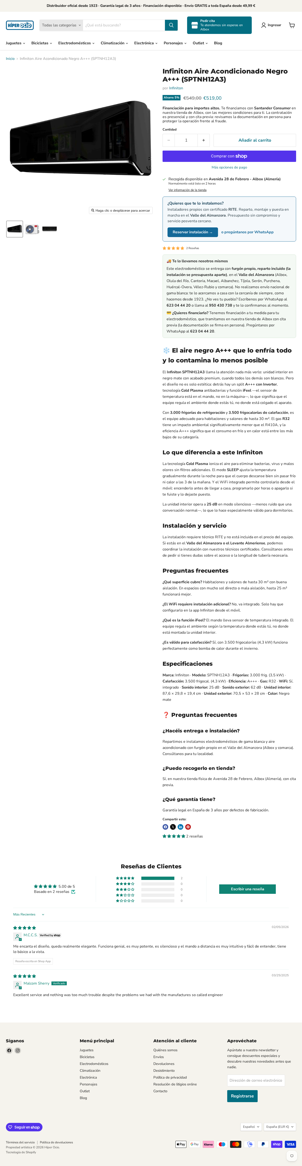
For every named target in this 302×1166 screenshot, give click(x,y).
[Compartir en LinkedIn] (180, 827)
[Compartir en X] (173, 827)
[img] (24, 928)
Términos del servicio (20, 1142)
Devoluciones (163, 1063)
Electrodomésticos (75, 43)
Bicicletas (40, 43)
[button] (272, 25)
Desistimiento (164, 1070)
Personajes (174, 43)
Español (249, 1127)
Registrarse (242, 1096)
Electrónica (144, 43)
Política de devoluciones (56, 1142)
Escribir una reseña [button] (247, 889)
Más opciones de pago (229, 167)
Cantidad (169, 129)
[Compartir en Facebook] (165, 827)
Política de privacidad (170, 1077)
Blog (218, 43)
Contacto (160, 1091)
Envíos (158, 1057)
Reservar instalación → (193, 232)
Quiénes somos (165, 1050)
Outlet (199, 43)
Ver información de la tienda (187, 190)
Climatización (113, 43)
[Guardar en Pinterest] (188, 827)
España (277, 1127)
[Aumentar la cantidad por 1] (204, 140)
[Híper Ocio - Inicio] (20, 25)
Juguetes (14, 43)
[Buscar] (171, 25)
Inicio (10, 59)
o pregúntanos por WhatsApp (247, 232)
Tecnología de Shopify (21, 1152)
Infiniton (176, 88)
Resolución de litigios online (175, 1084)
